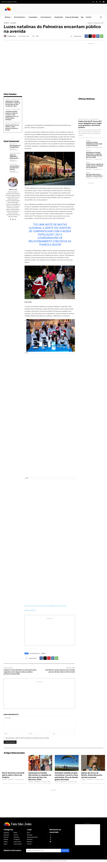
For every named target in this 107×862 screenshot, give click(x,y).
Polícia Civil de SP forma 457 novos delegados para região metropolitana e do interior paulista (90, 124)
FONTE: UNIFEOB (30, 610)
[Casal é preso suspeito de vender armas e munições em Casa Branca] (81, 165)
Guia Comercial (13, 143)
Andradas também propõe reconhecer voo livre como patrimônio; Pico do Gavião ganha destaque (11, 115)
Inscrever (65, 850)
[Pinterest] (94, 36)
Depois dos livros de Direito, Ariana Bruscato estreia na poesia (12, 127)
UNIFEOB (43, 653)
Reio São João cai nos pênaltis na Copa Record (94, 175)
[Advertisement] (50, 110)
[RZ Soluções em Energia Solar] (6, 145)
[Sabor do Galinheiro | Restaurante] (6, 155)
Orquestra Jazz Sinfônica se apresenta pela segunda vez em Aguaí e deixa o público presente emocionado (20, 672)
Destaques (13, 22)
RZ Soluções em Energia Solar (15, 146)
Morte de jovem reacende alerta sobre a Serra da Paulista (13, 775)
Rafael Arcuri (12, 36)
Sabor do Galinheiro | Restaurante (14, 156)
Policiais (88, 140)
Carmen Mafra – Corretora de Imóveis (15, 167)
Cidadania (6, 22)
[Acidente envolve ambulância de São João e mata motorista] (81, 143)
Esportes (88, 172)
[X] (100, 2)
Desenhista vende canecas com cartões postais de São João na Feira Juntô (60, 671)
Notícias (80, 119)
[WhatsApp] (101, 36)
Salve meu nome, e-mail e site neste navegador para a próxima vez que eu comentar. (27, 738)
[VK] (97, 36)
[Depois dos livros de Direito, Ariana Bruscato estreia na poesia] (93, 763)
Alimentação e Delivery (15, 153)
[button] (100, 17)
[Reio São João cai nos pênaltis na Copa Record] (81, 175)
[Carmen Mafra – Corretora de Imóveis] (6, 166)
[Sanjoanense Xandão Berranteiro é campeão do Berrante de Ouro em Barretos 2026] (81, 153)
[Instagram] (96, 2)
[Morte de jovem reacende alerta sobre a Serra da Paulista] (14, 763)
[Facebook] (93, 2)
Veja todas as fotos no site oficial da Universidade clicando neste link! (45, 606)
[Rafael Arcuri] (5, 36)
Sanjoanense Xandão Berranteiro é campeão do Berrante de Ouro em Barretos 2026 (12, 103)
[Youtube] (103, 2)
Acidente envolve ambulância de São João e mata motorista (94, 143)
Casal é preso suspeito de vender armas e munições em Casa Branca (94, 165)
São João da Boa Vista (34, 653)
